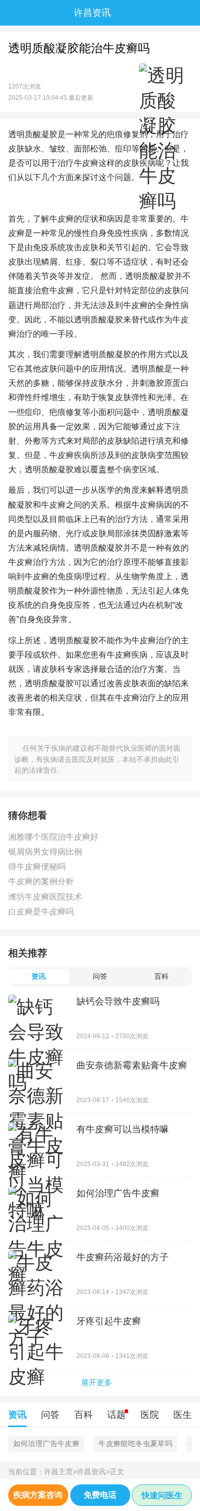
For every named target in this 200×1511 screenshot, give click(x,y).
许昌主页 (60, 1472)
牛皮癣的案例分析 (41, 881)
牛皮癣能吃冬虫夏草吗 (135, 1443)
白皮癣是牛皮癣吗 (41, 911)
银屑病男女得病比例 (45, 851)
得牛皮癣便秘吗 (37, 866)
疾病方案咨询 (38, 1495)
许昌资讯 (93, 1472)
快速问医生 (162, 1495)
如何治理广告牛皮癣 (46, 1443)
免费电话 (100, 1495)
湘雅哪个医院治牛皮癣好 (53, 837)
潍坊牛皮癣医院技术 (45, 896)
